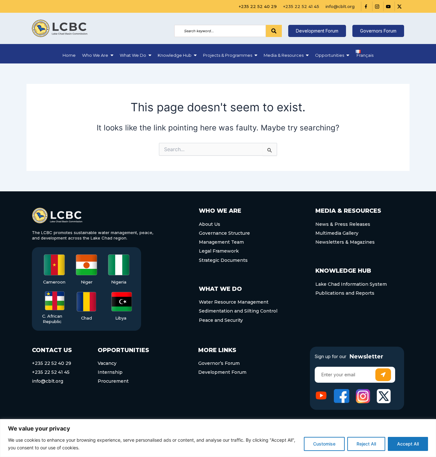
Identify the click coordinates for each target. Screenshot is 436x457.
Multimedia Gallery (336, 233)
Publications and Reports (344, 293)
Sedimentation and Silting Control (238, 311)
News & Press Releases (342, 224)
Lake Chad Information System (351, 284)
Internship (110, 372)
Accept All (408, 443)
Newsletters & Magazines (345, 242)
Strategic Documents (223, 260)
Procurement (113, 381)
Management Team (221, 242)
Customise (324, 443)
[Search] (274, 31)
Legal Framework (219, 251)
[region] (218, 438)
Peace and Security (221, 320)
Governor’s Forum (219, 363)
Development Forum (222, 372)
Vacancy (107, 363)
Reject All (366, 443)
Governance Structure (224, 233)
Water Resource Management (233, 302)
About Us (209, 224)
